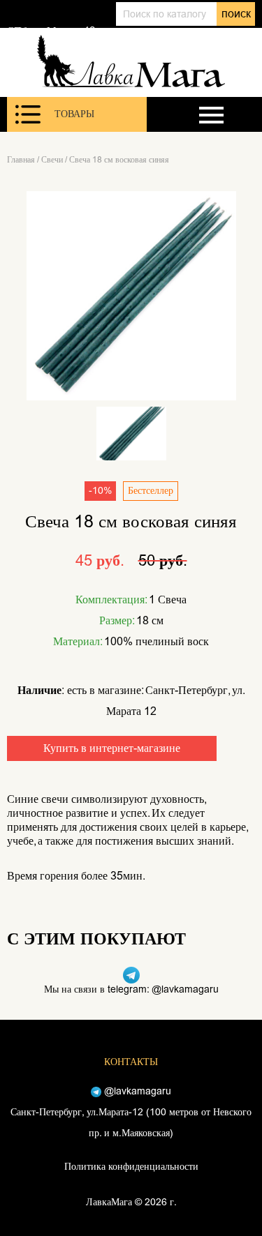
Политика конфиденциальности (131, 1167)
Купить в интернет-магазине (111, 748)
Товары (74, 114)
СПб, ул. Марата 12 (51, 30)
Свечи (52, 160)
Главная (21, 160)
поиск (236, 14)
